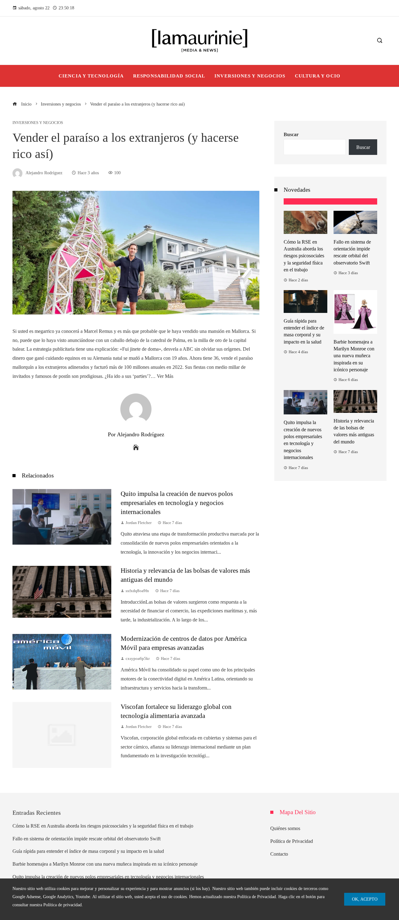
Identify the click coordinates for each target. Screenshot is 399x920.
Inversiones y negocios (37, 123)
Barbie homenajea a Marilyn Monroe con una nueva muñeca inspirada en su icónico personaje (354, 356)
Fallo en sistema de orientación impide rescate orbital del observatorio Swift (86, 838)
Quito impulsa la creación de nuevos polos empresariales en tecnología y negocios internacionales (177, 502)
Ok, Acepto (364, 899)
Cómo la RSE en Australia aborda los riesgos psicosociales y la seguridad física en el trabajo (304, 256)
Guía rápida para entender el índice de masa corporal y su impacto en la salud (88, 851)
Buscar (291, 134)
